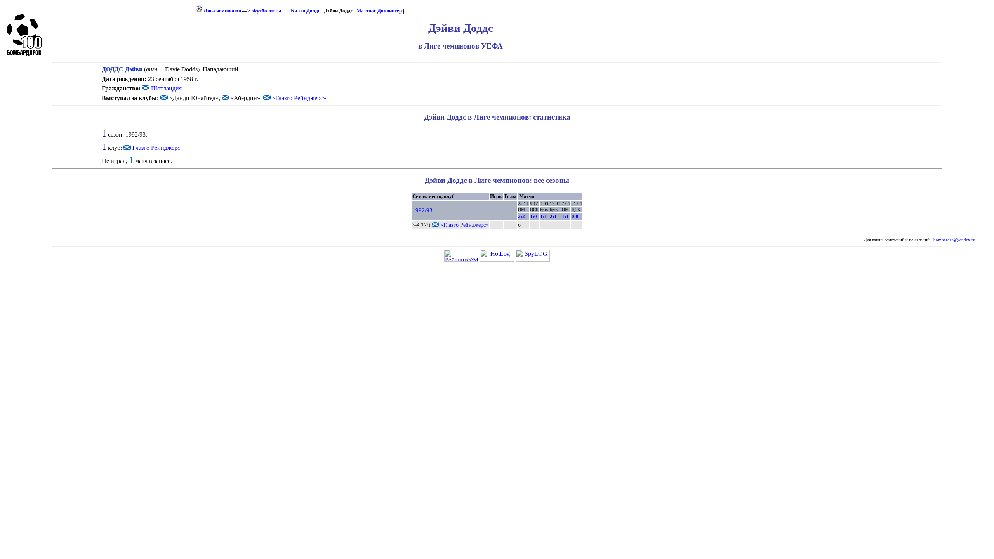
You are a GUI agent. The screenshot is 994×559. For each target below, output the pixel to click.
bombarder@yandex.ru (954, 240)
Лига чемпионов (221, 11)
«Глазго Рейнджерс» (298, 98)
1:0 (533, 216)
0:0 (575, 216)
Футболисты (266, 11)
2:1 (553, 216)
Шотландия (165, 88)
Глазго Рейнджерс (156, 147)
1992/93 (422, 210)
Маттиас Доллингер (379, 11)
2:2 (521, 216)
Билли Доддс (305, 11)
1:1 (543, 216)
